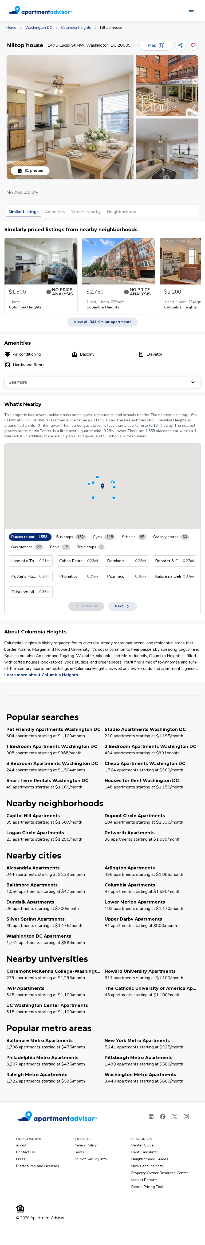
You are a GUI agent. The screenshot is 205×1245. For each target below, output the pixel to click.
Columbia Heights (76, 27)
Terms (79, 1152)
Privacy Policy (85, 1145)
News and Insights (147, 1166)
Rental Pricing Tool (147, 1186)
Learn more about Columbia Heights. (41, 675)
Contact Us (25, 1152)
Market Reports (144, 1179)
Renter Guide (142, 1145)
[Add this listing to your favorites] (193, 45)
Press (20, 1159)
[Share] (180, 45)
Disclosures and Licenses (37, 1166)
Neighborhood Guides (149, 1159)
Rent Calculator (144, 1152)
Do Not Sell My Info (90, 1159)
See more (18, 382)
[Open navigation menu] (191, 10)
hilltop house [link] (111, 27)
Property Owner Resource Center (159, 1172)
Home (11, 27)
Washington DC (38, 27)
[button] (70, 117)
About (21, 1145)
